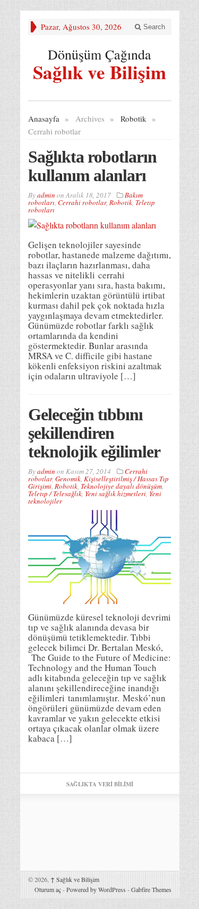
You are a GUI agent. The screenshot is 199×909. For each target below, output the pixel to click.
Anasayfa (43, 118)
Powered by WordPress (96, 889)
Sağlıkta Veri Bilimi (99, 784)
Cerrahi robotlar (82, 202)
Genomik (68, 478)
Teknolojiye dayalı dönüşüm (121, 486)
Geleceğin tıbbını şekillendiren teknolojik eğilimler (94, 433)
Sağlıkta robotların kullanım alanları (92, 166)
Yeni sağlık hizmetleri (115, 493)
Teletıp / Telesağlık (55, 493)
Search (153, 27)
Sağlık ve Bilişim (99, 70)
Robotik (133, 118)
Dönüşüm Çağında (99, 54)
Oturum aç (47, 889)
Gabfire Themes (151, 889)
